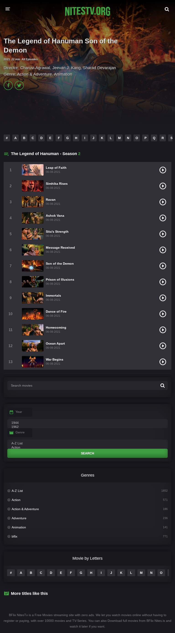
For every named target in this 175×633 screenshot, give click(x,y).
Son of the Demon (60, 263)
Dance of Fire (56, 311)
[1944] (87, 423)
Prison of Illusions (60, 279)
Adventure (19, 518)
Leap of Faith (56, 167)
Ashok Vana (55, 215)
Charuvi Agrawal (35, 68)
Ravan (51, 199)
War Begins (54, 359)
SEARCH (87, 453)
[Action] (87, 448)
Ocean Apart (55, 343)
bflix (14, 536)
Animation (63, 74)
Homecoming (56, 327)
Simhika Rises (57, 183)
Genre (20, 432)
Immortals (53, 295)
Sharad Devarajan (99, 68)
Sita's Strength (57, 231)
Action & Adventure (34, 74)
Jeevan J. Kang (66, 68)
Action (16, 500)
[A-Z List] (87, 443)
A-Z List (17, 491)
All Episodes (30, 59)
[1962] (87, 427)
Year (18, 412)
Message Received (60, 247)
